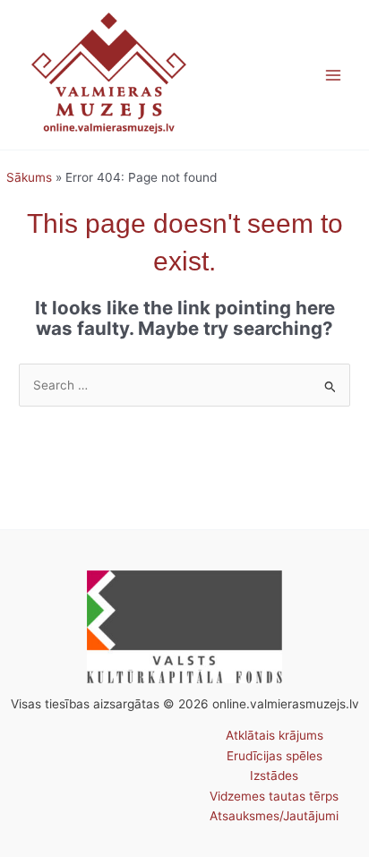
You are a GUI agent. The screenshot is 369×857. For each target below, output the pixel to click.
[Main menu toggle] (333, 74)
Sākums (29, 177)
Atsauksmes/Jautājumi (274, 816)
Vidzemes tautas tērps (274, 796)
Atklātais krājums (274, 735)
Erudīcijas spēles (274, 756)
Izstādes (274, 775)
